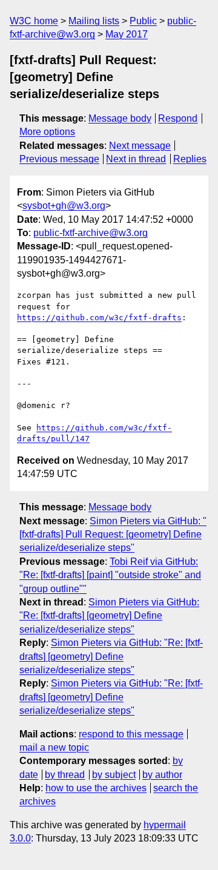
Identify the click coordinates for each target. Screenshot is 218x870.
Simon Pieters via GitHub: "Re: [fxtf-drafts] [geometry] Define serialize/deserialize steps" (109, 615)
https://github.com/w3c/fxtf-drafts (99, 317)
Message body (119, 118)
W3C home (34, 21)
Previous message (59, 159)
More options (47, 132)
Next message (140, 145)
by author (162, 774)
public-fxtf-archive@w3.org (90, 233)
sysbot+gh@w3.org (63, 205)
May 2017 (126, 34)
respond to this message (131, 734)
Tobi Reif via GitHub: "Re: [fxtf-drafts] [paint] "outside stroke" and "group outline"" (110, 575)
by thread (65, 774)
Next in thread (136, 159)
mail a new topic (54, 747)
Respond (177, 118)
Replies (189, 159)
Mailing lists (93, 21)
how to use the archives (96, 788)
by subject (114, 774)
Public (143, 21)
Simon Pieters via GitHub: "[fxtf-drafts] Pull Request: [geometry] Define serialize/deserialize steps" (112, 534)
